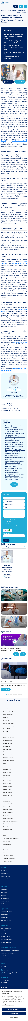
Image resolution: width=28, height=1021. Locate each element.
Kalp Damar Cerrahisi (8, 760)
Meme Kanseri (7, 789)
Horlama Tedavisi (7, 749)
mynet (3, 370)
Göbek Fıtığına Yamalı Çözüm (14, 439)
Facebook (6, 980)
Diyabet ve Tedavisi (8, 737)
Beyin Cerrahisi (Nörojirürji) (10, 711)
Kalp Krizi (5, 763)
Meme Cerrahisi (7, 607)
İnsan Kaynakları (5, 879)
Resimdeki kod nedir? (7, 533)
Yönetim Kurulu (4, 873)
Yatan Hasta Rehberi (6, 928)
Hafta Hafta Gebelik (6, 920)
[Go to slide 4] (11, 694)
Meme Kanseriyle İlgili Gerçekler (14, 474)
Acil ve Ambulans (5, 898)
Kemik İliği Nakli (7, 772)
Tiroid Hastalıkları (7, 847)
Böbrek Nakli (6, 720)
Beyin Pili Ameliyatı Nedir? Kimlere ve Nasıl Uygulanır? (13, 686)
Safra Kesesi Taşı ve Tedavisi (11, 838)
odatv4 (14, 368)
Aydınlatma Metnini (11, 524)
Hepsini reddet (14, 1013)
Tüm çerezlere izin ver (14, 1009)
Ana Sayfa (3, 10)
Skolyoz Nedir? (7, 844)
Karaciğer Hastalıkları (8, 757)
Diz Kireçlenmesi (7, 740)
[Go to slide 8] (18, 694)
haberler (9, 370)
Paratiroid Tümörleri (11, 470)
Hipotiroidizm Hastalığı (12, 472)
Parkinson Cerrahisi (8, 809)
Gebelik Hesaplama (6, 956)
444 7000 (5, 970)
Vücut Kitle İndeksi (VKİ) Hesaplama (10, 950)
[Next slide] (23, 654)
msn (24, 368)
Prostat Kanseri (7, 826)
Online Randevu (5, 901)
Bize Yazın (3, 966)
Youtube (5, 987)
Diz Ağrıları (6, 731)
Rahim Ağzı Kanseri (8, 812)
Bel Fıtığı (5, 717)
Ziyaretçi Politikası (5, 933)
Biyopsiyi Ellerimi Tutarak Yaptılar (13, 34)
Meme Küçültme (7, 786)
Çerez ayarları (14, 1017)
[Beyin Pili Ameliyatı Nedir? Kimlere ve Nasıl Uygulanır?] (14, 678)
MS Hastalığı (6, 801)
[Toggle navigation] (25, 6)
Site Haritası (4, 904)
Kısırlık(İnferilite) (7, 775)
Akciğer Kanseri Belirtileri (9, 706)
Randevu (9, 82)
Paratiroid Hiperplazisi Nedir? (13, 468)
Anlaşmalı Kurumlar (5, 881)
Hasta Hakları (4, 931)
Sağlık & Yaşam (4, 914)
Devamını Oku (6, 689)
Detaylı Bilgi (10, 389)
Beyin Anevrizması (8, 714)
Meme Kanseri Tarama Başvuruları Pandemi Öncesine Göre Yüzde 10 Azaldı (14, 477)
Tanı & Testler (4, 917)
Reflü (4, 835)
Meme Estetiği (7, 780)
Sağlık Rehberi (12, 10)
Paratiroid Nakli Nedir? (12, 440)
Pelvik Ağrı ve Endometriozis (10, 821)
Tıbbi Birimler (4, 892)
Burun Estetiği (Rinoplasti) (9, 726)
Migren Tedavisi (7, 792)
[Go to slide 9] (20, 694)
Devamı (14, 484)
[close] (25, 991)
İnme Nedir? (6, 752)
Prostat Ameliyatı (7, 755)
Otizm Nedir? (6, 806)
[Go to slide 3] (10, 694)
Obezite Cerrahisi (7, 804)
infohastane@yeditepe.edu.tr (10, 973)
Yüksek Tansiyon (7, 861)
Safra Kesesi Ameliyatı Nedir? (14, 429)
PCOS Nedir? (6, 815)
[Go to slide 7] (16, 694)
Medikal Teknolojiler (6, 942)
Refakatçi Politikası (5, 936)
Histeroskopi (6, 746)
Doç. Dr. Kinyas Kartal (19, 141)
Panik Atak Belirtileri (8, 818)
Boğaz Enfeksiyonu (8, 729)
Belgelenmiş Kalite (5, 876)
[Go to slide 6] (15, 694)
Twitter (5, 982)
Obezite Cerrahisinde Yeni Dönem (15, 437)
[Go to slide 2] (8, 694)
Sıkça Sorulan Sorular (6, 939)
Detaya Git (6, 598)
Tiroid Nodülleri (7, 850)
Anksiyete (5, 709)
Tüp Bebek (6, 852)
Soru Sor (21, 82)
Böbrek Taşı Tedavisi (8, 723)
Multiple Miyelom (7, 795)
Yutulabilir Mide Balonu (12, 431)
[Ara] (21, 6)
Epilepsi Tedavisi (7, 743)
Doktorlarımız (4, 889)
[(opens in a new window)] (6, 404)
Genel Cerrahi (5, 569)
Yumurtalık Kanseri (8, 855)
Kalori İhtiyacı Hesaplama (7, 958)
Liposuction (6, 778)
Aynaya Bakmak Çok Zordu (12, 45)
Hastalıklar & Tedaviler (6, 911)
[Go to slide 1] (6, 694)
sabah (20, 368)
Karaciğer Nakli (7, 769)
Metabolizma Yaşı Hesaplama (8, 953)
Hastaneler (3, 895)
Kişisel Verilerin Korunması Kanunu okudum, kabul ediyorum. (14, 523)
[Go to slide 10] (21, 694)
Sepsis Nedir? (6, 841)
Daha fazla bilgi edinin (8, 1005)
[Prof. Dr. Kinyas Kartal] (14, 380)
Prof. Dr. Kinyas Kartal (14, 387)
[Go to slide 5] (13, 694)
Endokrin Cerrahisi (8, 620)
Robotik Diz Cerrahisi (8, 824)
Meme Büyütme (7, 783)
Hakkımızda (4, 870)
